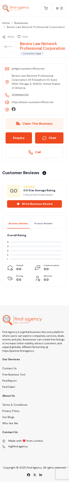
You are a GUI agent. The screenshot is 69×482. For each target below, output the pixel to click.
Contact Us (9, 368)
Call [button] (37, 152)
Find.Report (9, 380)
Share (10, 36)
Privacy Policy (11, 411)
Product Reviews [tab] (43, 223)
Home (6, 23)
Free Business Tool (13, 374)
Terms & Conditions (14, 404)
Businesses (21, 23)
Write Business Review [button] (37, 204)
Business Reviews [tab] (18, 223)
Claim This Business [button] (37, 124)
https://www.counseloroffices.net (32, 102)
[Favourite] (19, 37)
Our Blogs (8, 417)
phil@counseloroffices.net (28, 68)
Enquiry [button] (19, 138)
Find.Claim (8, 387)
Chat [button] (52, 138)
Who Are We (10, 423)
